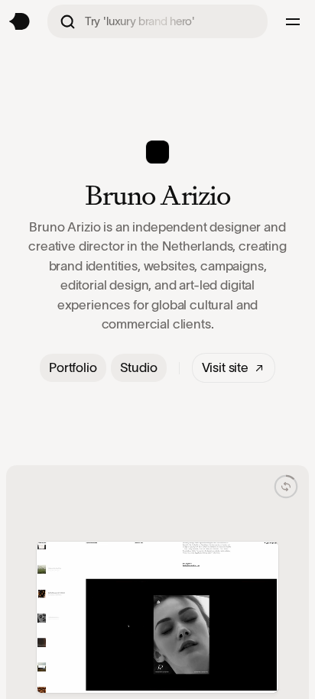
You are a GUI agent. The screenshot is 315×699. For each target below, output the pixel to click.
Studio (139, 367)
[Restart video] (286, 486)
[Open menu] (295, 21)
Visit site (225, 367)
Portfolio (73, 367)
